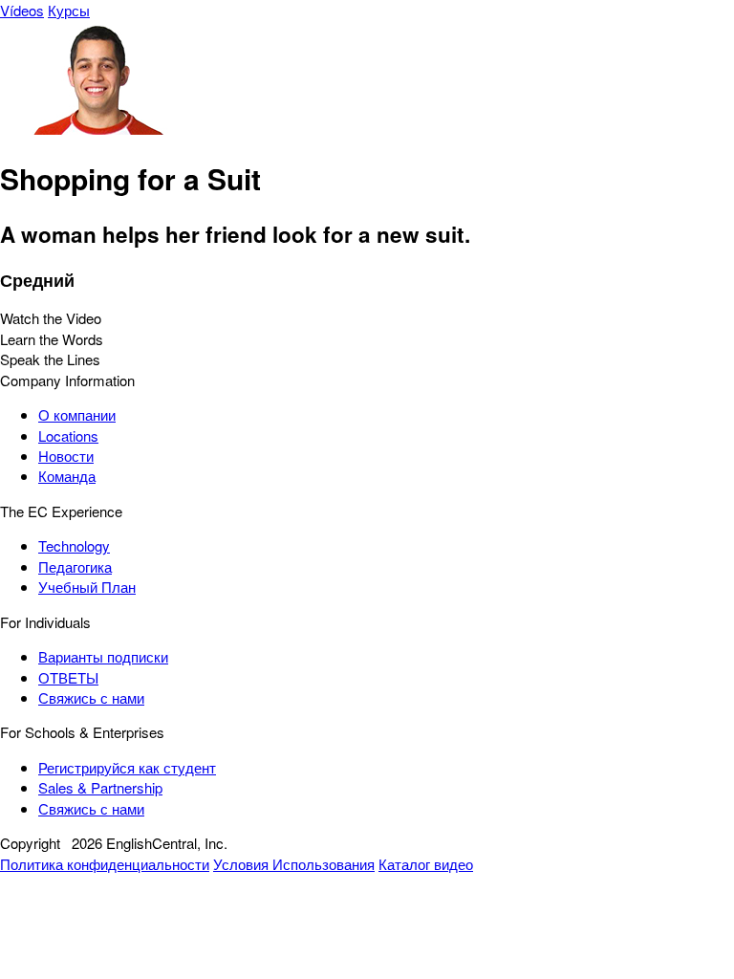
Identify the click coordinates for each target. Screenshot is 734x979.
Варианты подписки (103, 656)
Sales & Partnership (100, 787)
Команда (67, 476)
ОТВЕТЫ (68, 677)
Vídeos (22, 10)
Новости (66, 456)
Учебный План (87, 587)
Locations (68, 435)
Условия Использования (294, 864)
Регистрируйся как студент (127, 767)
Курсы (69, 10)
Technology (74, 545)
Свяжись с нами (91, 697)
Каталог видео (425, 864)
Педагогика (75, 566)
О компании (77, 414)
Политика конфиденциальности (104, 864)
